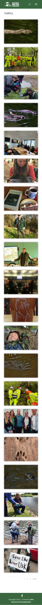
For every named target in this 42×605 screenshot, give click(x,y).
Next (35, 579)
